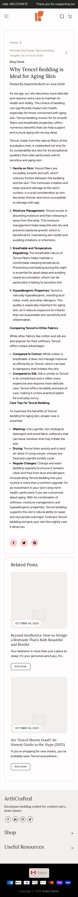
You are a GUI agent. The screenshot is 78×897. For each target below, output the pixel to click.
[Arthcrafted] (39, 16)
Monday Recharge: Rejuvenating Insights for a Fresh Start (32, 53)
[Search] (62, 16)
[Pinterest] (34, 543)
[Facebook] (13, 543)
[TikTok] (30, 819)
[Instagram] (22, 819)
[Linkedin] (15, 819)
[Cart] (70, 16)
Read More (21, 666)
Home (14, 43)
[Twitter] (24, 543)
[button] (7, 16)
